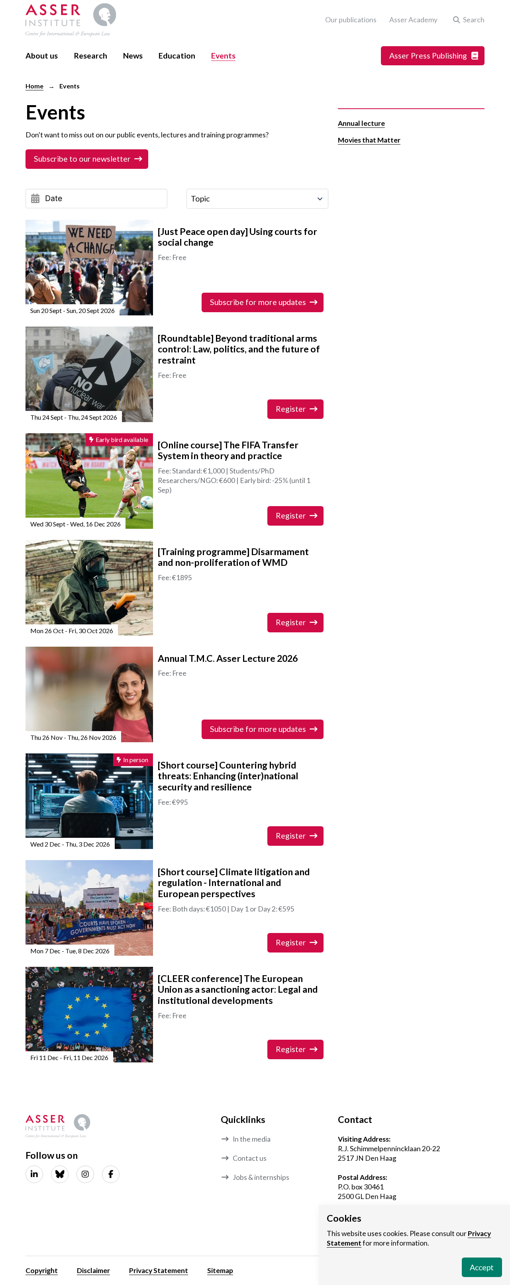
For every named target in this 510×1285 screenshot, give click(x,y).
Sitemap (220, 1270)
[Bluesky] (60, 1174)
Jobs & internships (261, 1177)
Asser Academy (413, 20)
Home (34, 86)
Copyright (42, 1270)
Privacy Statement (158, 1270)
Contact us (250, 1158)
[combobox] (257, 199)
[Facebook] (111, 1174)
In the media (252, 1139)
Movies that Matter (369, 140)
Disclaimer (93, 1270)
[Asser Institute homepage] (71, 20)
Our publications (351, 20)
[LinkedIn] (34, 1174)
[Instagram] (85, 1174)
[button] (467, 20)
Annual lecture (361, 123)
